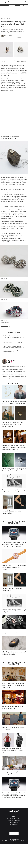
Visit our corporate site (15, 839)
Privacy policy (14, 822)
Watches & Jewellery (5, 18)
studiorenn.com (4, 326)
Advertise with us (14, 826)
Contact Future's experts (14, 818)
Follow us (18, 61)
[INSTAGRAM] (12, 362)
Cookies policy (14, 824)
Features (19, 37)
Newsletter (24, 61)
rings (9, 68)
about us (14, 816)
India (24, 209)
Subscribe (21, 1)
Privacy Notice (18, 347)
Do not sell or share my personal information (14, 829)
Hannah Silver (9, 35)
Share (4, 61)
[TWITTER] (9, 362)
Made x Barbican (12, 5)
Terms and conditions (14, 820)
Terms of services (17, 346)
